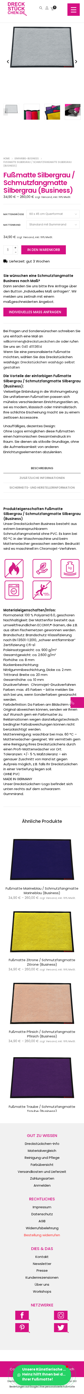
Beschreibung (42, 468)
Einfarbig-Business (27, 158)
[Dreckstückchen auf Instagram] (61, 1315)
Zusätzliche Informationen (42, 478)
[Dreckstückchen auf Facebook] (22, 1315)
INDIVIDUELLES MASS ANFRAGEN (35, 312)
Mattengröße (13, 214)
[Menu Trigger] (73, 9)
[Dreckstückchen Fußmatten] (17, 13)
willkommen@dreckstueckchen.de (31, 341)
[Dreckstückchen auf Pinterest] (22, 1327)
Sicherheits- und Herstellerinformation (42, 487)
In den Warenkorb (43, 249)
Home (6, 158)
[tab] (42, 468)
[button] (76, 61)
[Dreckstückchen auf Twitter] (61, 1327)
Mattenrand (12, 225)
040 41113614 (32, 346)
